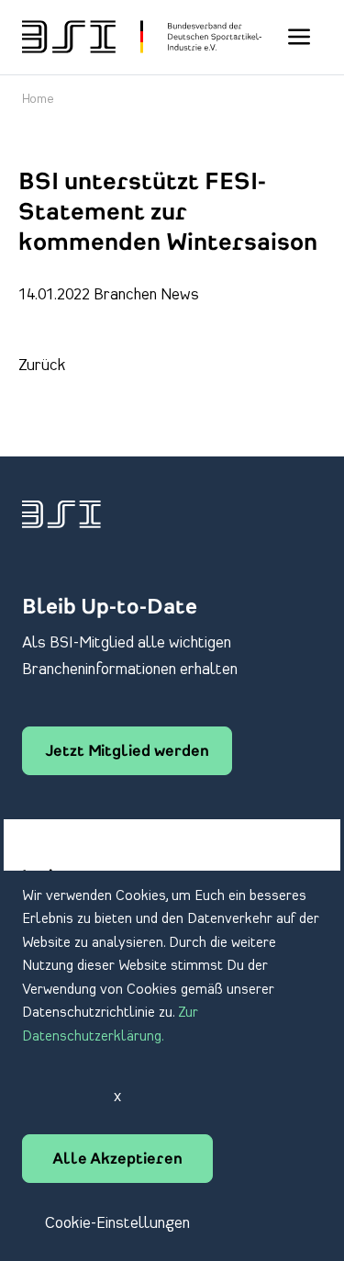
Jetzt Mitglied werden (127, 752)
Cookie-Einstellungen (117, 1223)
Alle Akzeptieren (117, 1160)
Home (38, 100)
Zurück (42, 365)
